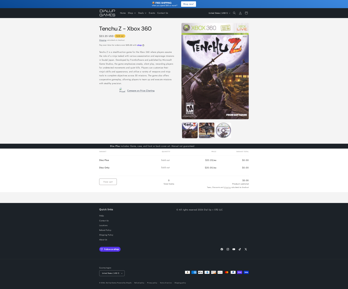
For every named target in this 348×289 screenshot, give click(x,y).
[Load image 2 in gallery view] (206, 130)
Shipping (102, 40)
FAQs (101, 215)
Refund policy (139, 283)
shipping (227, 187)
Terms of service (166, 283)
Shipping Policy (106, 235)
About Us (103, 239)
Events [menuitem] (152, 13)
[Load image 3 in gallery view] (223, 130)
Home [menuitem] (123, 13)
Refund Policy (105, 230)
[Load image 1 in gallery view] (190, 130)
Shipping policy (180, 283)
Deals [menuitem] (141, 13)
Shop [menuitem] (130, 13)
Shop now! (188, 4)
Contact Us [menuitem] (162, 13)
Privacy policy (152, 283)
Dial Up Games (111, 283)
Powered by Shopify (124, 283)
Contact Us (104, 220)
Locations (103, 225)
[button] (234, 13)
